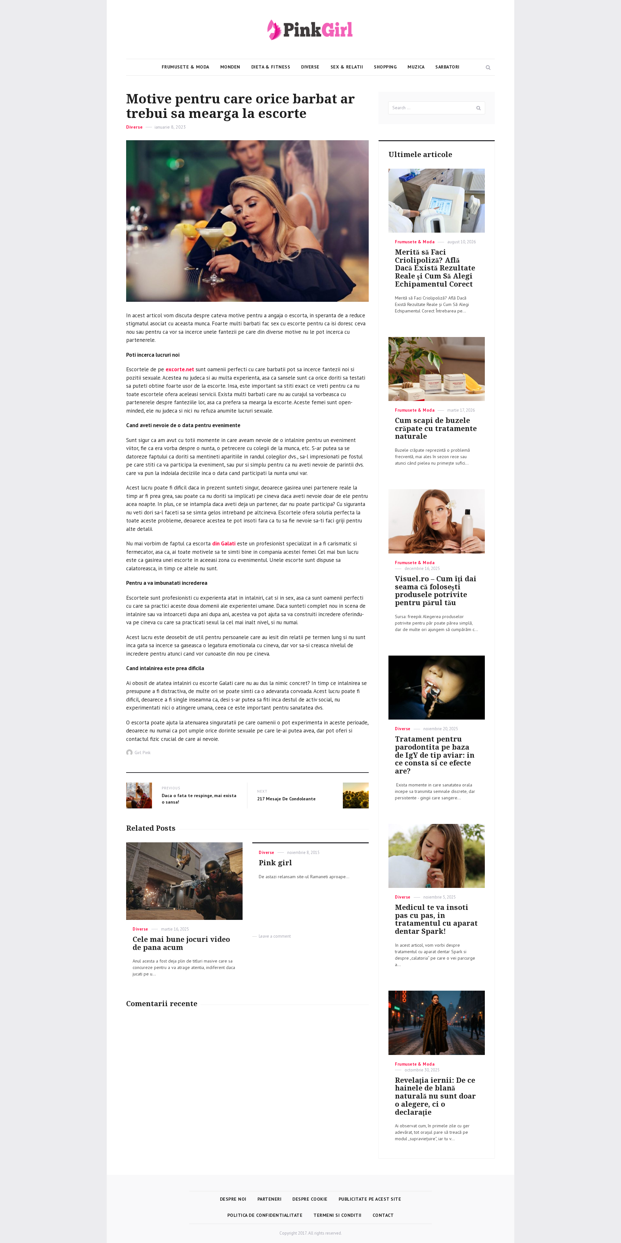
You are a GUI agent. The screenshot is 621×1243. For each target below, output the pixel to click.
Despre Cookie (310, 1199)
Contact (383, 1215)
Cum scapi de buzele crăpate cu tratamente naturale (436, 428)
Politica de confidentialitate (265, 1215)
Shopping (385, 67)
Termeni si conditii (337, 1215)
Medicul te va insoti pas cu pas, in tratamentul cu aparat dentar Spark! (436, 919)
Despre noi (233, 1199)
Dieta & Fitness (270, 67)
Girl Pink (142, 752)
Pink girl (275, 863)
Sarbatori (447, 67)
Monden (230, 67)
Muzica (416, 67)
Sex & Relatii (347, 67)
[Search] (478, 107)
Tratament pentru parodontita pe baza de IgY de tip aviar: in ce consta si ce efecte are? (434, 755)
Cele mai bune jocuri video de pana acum (181, 943)
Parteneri (269, 1199)
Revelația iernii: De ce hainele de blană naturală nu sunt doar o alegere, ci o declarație (435, 1096)
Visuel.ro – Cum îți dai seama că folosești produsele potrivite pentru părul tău (435, 591)
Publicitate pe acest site (370, 1199)
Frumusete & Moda (185, 67)
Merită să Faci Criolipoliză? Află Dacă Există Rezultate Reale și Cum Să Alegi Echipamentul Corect (435, 268)
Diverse (310, 67)
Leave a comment (275, 936)
